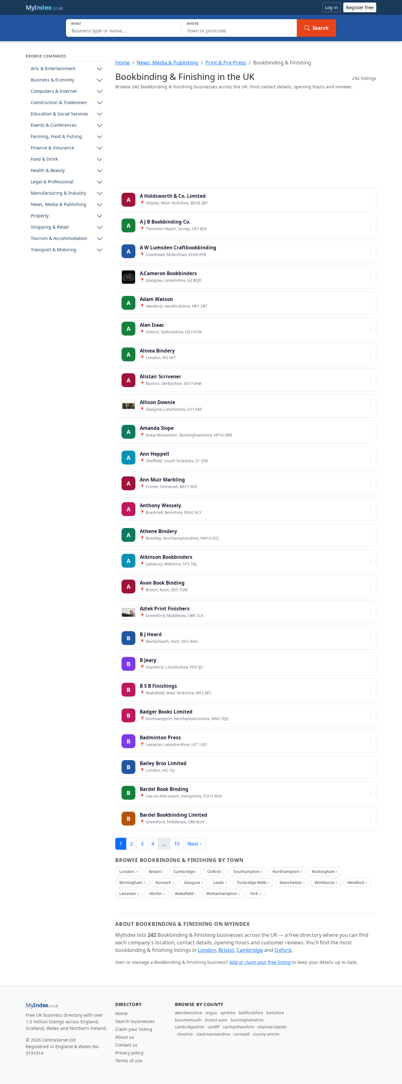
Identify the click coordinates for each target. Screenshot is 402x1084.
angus (211, 1012)
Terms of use (128, 1061)
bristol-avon (216, 1020)
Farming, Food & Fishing (56, 136)
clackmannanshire (213, 1034)
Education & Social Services (59, 114)
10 (177, 843)
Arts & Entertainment (53, 68)
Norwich (164, 882)
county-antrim (266, 1034)
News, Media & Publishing (58, 204)
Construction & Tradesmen (59, 102)
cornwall (241, 1034)
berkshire (275, 1012)
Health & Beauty (48, 170)
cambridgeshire (189, 1027)
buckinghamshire (247, 1020)
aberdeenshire (188, 1012)
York (255, 893)
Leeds (220, 882)
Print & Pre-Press (225, 62)
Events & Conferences (54, 125)
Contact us (126, 1045)
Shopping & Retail (50, 227)
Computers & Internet (54, 91)
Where (193, 23)
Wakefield (185, 893)
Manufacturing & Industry (58, 193)
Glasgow (193, 882)
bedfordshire (251, 1012)
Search (320, 28)
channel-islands (272, 1027)
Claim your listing (133, 1029)
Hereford (357, 882)
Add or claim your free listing (260, 962)
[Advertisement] (245, 139)
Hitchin (157, 893)
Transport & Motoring (53, 250)
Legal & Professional (52, 182)
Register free (359, 7)
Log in (331, 7)
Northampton (287, 871)
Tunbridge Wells (253, 882)
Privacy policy (129, 1053)
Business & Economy (52, 80)
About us (124, 1037)
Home (122, 62)
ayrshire (227, 1012)
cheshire (185, 1034)
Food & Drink (44, 159)
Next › (194, 843)
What (76, 23)
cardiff (214, 1027)
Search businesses (135, 1021)
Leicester (129, 893)
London (129, 871)
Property (40, 216)
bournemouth (188, 1020)
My (44, 7)
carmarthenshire (238, 1027)
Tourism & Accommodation (59, 238)
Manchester (292, 882)
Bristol (156, 871)
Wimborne (326, 882)
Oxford (215, 871)
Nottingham (325, 871)
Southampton (248, 871)
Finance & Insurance (52, 148)
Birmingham (132, 882)
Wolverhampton (223, 893)
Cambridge (185, 871)
